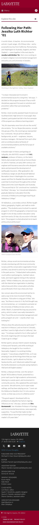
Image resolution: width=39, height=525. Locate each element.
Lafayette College (19, 434)
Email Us (22, 442)
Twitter (3, 446)
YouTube (19, 446)
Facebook (9, 446)
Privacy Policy (19, 519)
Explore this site (8, 19)
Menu (6, 10)
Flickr (14, 446)
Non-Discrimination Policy (13, 522)
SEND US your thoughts (9, 450)
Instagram (24, 446)
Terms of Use (7, 519)
